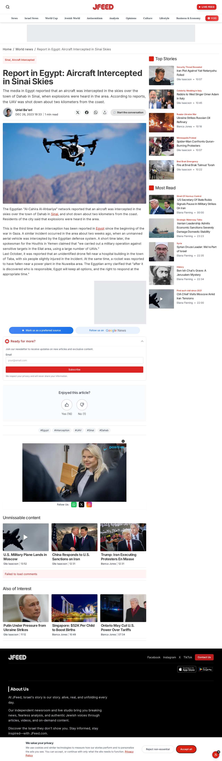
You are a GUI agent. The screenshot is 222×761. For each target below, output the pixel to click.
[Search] (8, 7)
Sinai (54, 214)
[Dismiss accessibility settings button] (218, 752)
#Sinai (90, 430)
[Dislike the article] (82, 404)
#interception (61, 430)
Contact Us (204, 657)
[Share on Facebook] (86, 112)
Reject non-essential (158, 749)
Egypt (100, 228)
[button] (123, 441)
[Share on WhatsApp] (95, 112)
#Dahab (104, 430)
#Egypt (44, 430)
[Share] (104, 112)
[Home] (103, 7)
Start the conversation (130, 112)
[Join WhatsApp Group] (74, 504)
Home (7, 49)
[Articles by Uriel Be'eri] (8, 112)
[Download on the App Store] (186, 669)
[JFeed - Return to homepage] (17, 657)
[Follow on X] (81, 504)
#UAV (78, 430)
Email (9, 354)
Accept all (186, 749)
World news (24, 49)
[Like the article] (66, 404)
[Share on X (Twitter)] (77, 112)
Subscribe (74, 369)
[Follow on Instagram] (89, 504)
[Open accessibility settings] (215, 754)
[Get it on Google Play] (206, 669)
